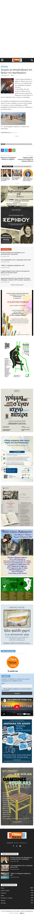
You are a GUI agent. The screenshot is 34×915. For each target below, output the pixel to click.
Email (3, 683)
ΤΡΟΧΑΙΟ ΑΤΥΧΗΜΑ (28, 144)
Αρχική (2, 63)
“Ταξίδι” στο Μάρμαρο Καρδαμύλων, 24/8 (12, 265)
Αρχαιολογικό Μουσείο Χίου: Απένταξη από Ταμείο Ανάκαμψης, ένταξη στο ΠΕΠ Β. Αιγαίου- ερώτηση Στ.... (16, 279)
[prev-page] (16, 183)
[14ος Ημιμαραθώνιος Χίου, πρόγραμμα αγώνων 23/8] (17, 173)
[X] (6, 150)
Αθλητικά (3, 900)
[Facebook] (2, 150)
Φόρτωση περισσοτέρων (16, 284)
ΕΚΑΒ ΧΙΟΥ (8, 144)
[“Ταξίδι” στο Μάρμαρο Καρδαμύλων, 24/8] (5, 876)
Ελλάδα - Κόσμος (5, 890)
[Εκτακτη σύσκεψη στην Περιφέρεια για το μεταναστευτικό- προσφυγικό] (6, 173)
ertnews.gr (14, 132)
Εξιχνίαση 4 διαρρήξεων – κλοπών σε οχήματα (8, 158)
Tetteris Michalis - (14, 913)
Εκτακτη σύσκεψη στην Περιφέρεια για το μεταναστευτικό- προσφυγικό (5, 179)
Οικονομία (3, 903)
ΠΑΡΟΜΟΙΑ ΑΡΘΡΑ (7, 166)
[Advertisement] (17, 11)
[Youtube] (20, 846)
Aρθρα (2, 895)
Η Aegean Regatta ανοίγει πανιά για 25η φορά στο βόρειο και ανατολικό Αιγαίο (28, 179)
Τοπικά (9, 63)
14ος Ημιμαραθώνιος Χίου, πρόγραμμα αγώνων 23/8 (16, 178)
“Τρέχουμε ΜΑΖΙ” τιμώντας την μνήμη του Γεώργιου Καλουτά (25, 159)
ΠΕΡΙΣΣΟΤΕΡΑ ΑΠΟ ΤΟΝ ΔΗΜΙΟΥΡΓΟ (22, 166)
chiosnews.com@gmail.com (20, 842)
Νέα (6, 63)
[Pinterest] (10, 150)
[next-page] (18, 183)
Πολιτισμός (3, 893)
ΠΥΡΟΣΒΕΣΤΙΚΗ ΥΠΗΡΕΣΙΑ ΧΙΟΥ (17, 144)
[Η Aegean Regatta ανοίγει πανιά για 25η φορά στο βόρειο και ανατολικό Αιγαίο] (28, 173)
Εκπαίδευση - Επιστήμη (6, 898)
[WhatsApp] (14, 150)
